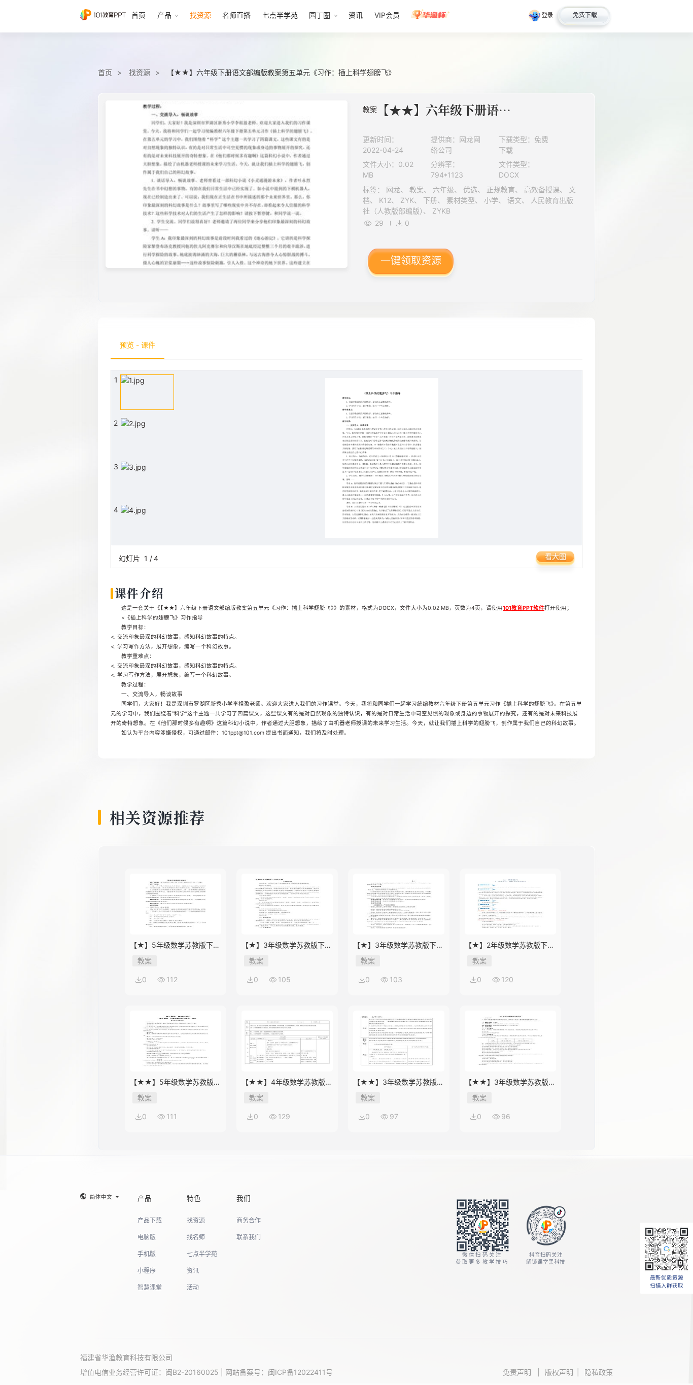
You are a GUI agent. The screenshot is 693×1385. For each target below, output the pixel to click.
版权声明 (559, 1372)
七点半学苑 (202, 1254)
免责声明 (518, 1372)
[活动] (430, 16)
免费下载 (585, 15)
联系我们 (248, 1237)
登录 (547, 15)
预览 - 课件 (137, 344)
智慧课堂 (149, 1287)
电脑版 (146, 1237)
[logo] (103, 16)
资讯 (193, 1270)
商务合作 (248, 1220)
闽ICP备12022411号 (300, 1372)
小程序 (146, 1270)
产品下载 (149, 1220)
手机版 (146, 1254)
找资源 (139, 72)
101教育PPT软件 (523, 608)
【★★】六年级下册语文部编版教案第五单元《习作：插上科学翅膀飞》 (281, 72)
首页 (105, 72)
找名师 (196, 1237)
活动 (193, 1287)
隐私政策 (598, 1372)
